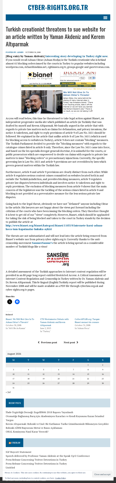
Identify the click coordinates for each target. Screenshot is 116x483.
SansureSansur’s (42, 243)
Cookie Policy (60, 478)
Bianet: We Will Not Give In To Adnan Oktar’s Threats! (20, 321)
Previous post (49, 342)
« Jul (8, 392)
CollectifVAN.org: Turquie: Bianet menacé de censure (87, 321)
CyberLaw (15, 442)
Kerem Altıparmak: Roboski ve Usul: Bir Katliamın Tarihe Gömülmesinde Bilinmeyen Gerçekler (57, 424)
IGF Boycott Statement (18, 452)
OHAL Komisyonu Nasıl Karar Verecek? (27, 431)
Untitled (10, 467)
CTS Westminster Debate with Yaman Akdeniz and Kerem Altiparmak (54, 322)
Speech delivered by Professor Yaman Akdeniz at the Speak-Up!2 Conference (48, 456)
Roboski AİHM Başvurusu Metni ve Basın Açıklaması (34, 428)
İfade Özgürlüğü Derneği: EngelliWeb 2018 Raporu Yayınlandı (39, 412)
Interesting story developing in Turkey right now (76, 56)
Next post (69, 342)
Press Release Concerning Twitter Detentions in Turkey (36, 459)
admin (20, 52)
